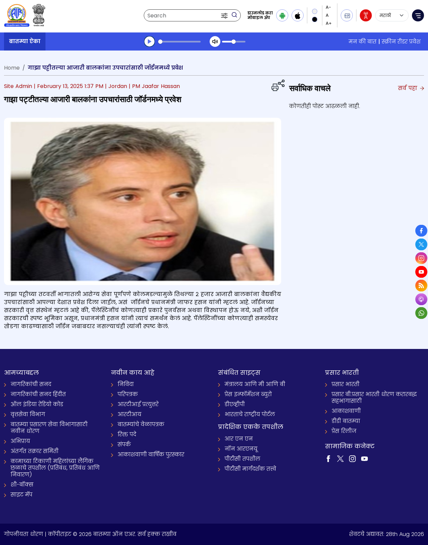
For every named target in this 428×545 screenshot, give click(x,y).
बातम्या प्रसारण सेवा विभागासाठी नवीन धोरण (49, 428)
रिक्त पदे (127, 434)
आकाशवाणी (346, 411)
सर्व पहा (408, 88)
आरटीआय (129, 414)
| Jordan (116, 86)
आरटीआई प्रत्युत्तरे (138, 404)
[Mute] (215, 41)
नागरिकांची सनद (31, 384)
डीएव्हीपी (235, 404)
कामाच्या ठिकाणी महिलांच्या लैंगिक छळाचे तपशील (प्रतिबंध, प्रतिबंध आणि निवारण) (55, 467)
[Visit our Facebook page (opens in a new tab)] (328, 458)
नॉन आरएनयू (241, 449)
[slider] (179, 41)
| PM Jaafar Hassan (154, 86)
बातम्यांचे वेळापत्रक (141, 424)
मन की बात (363, 42)
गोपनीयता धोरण (23, 534)
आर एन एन (239, 439)
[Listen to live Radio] (366, 15)
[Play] (149, 41)
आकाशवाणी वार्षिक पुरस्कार (151, 454)
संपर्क (124, 444)
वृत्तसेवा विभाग (28, 414)
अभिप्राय (20, 441)
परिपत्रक (128, 394)
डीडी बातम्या (346, 421)
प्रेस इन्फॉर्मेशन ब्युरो (248, 394)
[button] (225, 15)
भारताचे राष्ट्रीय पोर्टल (250, 414)
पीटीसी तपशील (242, 459)
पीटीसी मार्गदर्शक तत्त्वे (250, 469)
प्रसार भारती (345, 384)
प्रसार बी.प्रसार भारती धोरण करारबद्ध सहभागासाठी (374, 397)
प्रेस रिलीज (344, 431)
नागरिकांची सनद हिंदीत (38, 394)
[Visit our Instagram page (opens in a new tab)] (352, 458)
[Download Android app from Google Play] (282, 15)
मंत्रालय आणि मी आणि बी (255, 384)
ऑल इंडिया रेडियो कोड (37, 404)
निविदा (126, 384)
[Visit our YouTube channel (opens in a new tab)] (364, 458)
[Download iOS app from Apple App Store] (298, 15)
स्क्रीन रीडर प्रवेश (401, 42)
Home (12, 68)
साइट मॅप (21, 494)
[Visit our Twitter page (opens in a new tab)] (340, 458)
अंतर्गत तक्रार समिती (35, 451)
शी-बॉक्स (22, 484)
